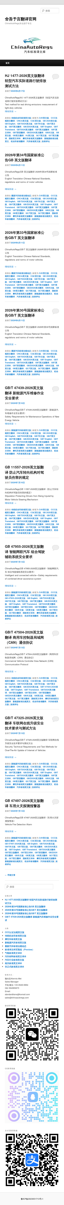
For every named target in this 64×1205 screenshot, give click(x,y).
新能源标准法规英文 (43, 216)
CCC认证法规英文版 (14, 932)
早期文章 (10, 874)
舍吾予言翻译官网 (20, 19)
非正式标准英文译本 (14, 966)
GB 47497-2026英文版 (15, 843)
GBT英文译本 (27, 606)
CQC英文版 (36, 120)
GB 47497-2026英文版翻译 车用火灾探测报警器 (24, 803)
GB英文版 (30, 609)
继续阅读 (10, 111)
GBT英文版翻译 (42, 129)
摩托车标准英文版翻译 (32, 138)
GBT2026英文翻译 (25, 129)
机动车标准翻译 (18, 141)
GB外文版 (49, 132)
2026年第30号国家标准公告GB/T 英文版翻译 (24, 313)
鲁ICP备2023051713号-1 (32, 1198)
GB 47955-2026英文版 (15, 598)
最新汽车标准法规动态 (21, 195)
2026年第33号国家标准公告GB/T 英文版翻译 (24, 235)
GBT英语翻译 (19, 132)
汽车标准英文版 (33, 141)
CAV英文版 (44, 117)
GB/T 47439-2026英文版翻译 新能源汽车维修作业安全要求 (24, 392)
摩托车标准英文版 (13, 939)
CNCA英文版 (23, 120)
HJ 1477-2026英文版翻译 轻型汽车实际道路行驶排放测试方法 (25, 80)
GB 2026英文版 (50, 120)
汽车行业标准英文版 (14, 959)
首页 (8, 62)
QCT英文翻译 (44, 213)
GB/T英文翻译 (15, 126)
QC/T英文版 (41, 135)
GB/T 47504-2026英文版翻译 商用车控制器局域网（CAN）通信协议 (24, 637)
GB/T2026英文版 (24, 123)
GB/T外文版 (39, 123)
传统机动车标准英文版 (21, 117)
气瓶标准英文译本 (13, 952)
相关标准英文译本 (13, 963)
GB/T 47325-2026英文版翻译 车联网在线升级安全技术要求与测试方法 (24, 722)
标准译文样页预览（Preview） (19, 949)
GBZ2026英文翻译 (35, 132)
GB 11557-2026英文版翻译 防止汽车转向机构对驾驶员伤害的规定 (24, 472)
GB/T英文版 (22, 601)
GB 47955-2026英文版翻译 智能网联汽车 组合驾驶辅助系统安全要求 (25, 551)
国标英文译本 (15, 138)
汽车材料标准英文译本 (15, 956)
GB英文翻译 (18, 135)
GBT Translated (29, 603)
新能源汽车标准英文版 (21, 430)
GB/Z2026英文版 (30, 126)
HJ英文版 (30, 135)
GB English (10, 123)
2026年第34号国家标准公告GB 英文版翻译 (24, 157)
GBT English (46, 126)
